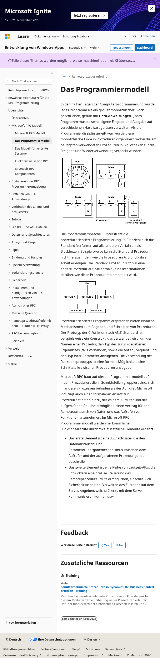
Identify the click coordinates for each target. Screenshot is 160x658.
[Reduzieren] (51, 73)
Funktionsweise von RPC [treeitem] (32, 161)
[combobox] (28, 81)
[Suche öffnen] (135, 36)
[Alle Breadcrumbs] (64, 76)
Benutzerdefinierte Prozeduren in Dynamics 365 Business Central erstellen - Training (107, 589)
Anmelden (148, 36)
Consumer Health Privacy (20, 655)
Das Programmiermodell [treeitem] (32, 141)
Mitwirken (93, 649)
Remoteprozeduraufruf (88, 76)
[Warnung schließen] (151, 8)
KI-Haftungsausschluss (19, 649)
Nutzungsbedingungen (62, 655)
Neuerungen (122, 47)
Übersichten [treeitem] (20, 118)
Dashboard (145, 47)
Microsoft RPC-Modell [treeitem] (30, 133)
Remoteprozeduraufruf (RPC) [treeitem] (28, 90)
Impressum (92, 655)
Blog (74, 649)
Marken (113, 655)
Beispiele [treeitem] (18, 341)
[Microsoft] (7, 36)
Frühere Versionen (53, 649)
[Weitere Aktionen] (153, 76)
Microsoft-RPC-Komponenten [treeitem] (25, 171)
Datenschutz (113, 649)
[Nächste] (125, 36)
